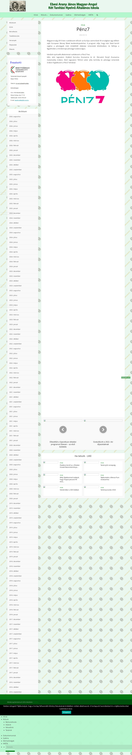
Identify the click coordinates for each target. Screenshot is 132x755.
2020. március (14, 489)
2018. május (13, 595)
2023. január (13, 324)
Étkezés (11, 49)
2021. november (14, 392)
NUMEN (35, 702)
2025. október (14, 165)
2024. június (13, 242)
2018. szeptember (15, 576)
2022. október (14, 339)
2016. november (14, 682)
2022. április (13, 368)
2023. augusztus (15, 290)
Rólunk (43, 15)
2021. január (13, 440)
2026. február (14, 145)
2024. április (13, 252)
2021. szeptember (15, 402)
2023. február (14, 320)
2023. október (14, 281)
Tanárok (9, 730)
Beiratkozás (13, 32)
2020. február (14, 494)
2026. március (14, 141)
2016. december (14, 677)
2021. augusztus (15, 407)
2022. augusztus (15, 349)
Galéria (68, 15)
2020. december (14, 445)
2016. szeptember (15, 692)
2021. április (13, 426)
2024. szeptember (15, 228)
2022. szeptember (15, 344)
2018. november (14, 566)
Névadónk (9, 727)
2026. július (13, 121)
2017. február (14, 668)
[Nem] (125, 378)
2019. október (14, 513)
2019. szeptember (15, 518)
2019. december (14, 503)
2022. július (13, 353)
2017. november (14, 624)
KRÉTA (90, 15)
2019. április (13, 542)
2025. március (14, 199)
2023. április (13, 310)
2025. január (13, 208)
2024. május (13, 247)
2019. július (13, 527)
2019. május (13, 537)
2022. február (14, 378)
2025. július (13, 179)
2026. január (13, 150)
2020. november (14, 450)
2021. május (13, 421)
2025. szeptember (15, 170)
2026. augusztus (15, 116)
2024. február (14, 262)
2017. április (13, 658)
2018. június (13, 590)
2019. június (13, 532)
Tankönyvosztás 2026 (108, 490)
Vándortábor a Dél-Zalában (69, 490)
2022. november (14, 334)
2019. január (13, 557)
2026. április (13, 136)
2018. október (14, 571)
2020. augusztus (15, 465)
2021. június (13, 416)
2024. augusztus (15, 233)
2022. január (13, 382)
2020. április (13, 484)
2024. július (13, 237)
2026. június (13, 126)
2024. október (14, 223)
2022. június (13, 358)
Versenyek (12, 40)
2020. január (13, 498)
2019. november (14, 508)
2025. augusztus (15, 174)
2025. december (14, 155)
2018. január (13, 614)
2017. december (14, 619)
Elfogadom (66, 712)
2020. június (13, 474)
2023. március (14, 315)
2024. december (14, 213)
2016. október (14, 687)
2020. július (13, 469)
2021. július (13, 411)
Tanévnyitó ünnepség (108, 465)
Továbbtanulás (14, 36)
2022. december (14, 329)
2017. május (13, 653)
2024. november (14, 218)
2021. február (14, 436)
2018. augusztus (15, 581)
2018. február (14, 610)
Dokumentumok (56, 15)
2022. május (13, 363)
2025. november (14, 160)
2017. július (13, 644)
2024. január (13, 266)
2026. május (13, 131)
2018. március (14, 605)
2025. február (14, 203)
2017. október (14, 629)
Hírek (36, 15)
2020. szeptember (15, 460)
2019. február (14, 552)
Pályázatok (12, 45)
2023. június (13, 300)
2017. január (13, 673)
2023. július (13, 295)
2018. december (14, 561)
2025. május (13, 189)
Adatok (8, 725)
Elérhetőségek (79, 15)
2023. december (14, 271)
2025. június (13, 184)
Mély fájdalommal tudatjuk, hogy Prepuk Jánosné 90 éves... (69, 479)
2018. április (13, 600)
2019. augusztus (15, 523)
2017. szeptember (15, 634)
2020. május (13, 479)
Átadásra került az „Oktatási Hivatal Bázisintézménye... (70, 466)
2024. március (14, 257)
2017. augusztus (15, 639)
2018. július (13, 586)
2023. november (14, 276)
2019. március (14, 547)
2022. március (14, 373)
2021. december (14, 387)
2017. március (14, 663)
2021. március (14, 431)
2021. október (14, 397)
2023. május (13, 305)
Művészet (12, 23)
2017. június (13, 648)
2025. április (13, 194)
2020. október (14, 455)
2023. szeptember (15, 286)
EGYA (11, 27)
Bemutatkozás (11, 722)
